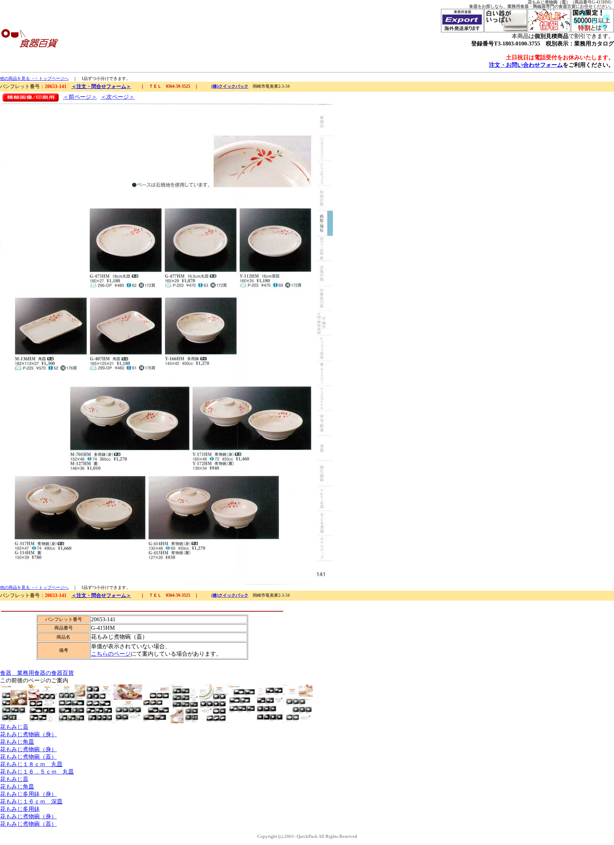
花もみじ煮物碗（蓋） (28, 757)
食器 (473, 6)
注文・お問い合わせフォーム (526, 65)
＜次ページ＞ (118, 97)
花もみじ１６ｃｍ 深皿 (31, 801)
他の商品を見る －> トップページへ (34, 78)
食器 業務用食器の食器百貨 (37, 673)
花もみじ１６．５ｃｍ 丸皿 (37, 772)
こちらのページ (111, 654)
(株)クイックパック (229, 86)
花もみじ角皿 (17, 742)
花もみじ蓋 (14, 727)
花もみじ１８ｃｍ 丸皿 (31, 764)
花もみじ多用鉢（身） (28, 794)
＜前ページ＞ (80, 97)
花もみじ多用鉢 (20, 809)
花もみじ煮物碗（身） (28, 734)
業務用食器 (518, 6)
